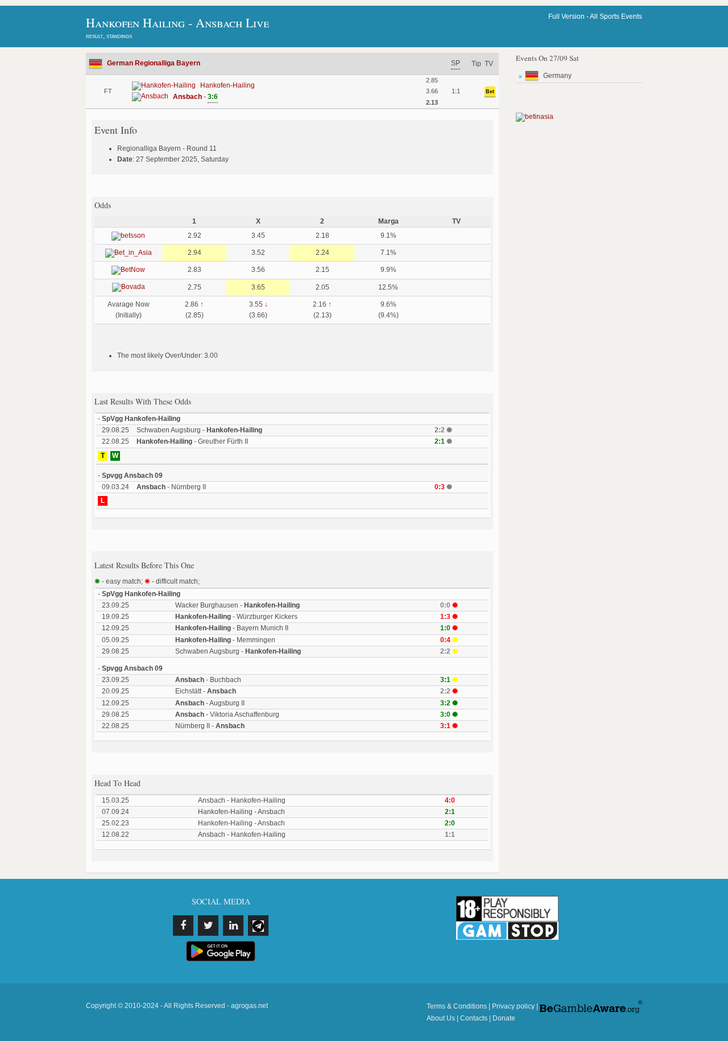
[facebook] (183, 925)
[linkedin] (233, 925)
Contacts (473, 1018)
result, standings (109, 36)
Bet (490, 91)
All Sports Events (616, 16)
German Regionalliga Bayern (153, 63)
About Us (441, 1018)
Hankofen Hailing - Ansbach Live (177, 22)
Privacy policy (513, 1006)
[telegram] (258, 925)
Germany (557, 76)
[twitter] (208, 925)
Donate (504, 1018)
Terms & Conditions (457, 1006)
